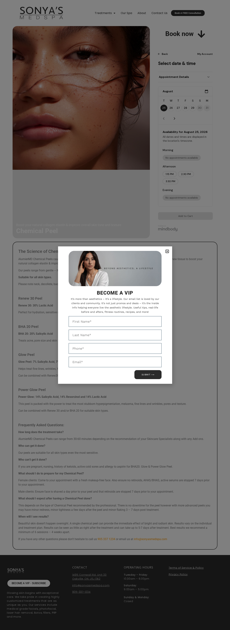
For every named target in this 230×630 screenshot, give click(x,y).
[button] (167, 251)
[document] (115, 315)
